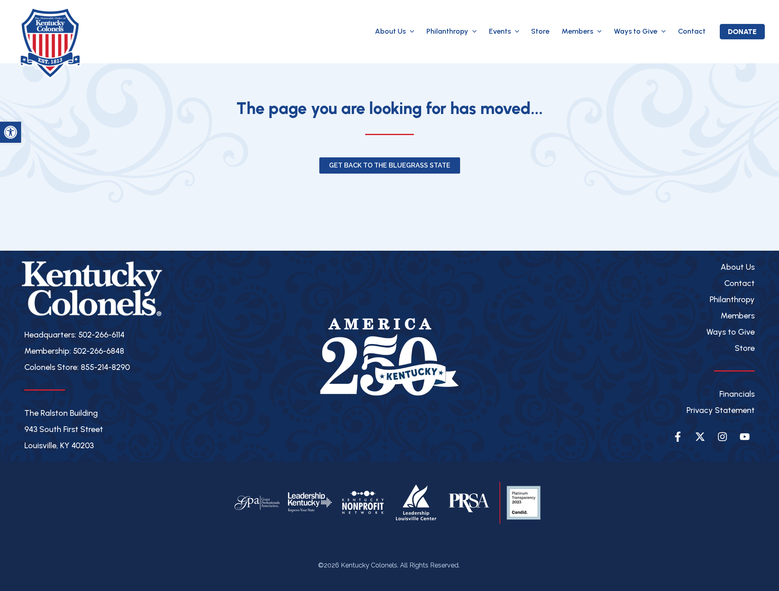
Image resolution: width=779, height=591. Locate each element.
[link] (10, 132)
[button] (410, 31)
